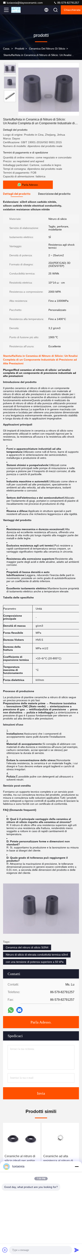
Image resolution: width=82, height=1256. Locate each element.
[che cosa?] (11, 1010)
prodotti (19, 48)
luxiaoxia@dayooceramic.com (25, 2)
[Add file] (5, 1250)
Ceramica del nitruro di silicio (47, 48)
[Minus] (76, 1166)
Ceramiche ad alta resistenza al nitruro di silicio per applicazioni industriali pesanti (20, 1159)
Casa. (6, 48)
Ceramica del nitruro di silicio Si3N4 (27, 947)
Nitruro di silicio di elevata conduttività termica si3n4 (37, 954)
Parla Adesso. (41, 1022)
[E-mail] (19, 1010)
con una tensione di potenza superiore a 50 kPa (35, 961)
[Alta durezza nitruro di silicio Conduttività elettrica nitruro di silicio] (60, 1137)
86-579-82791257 (68, 2)
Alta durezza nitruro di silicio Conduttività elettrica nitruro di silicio (59, 1159)
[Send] (77, 1250)
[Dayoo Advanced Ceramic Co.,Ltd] (19, 9)
